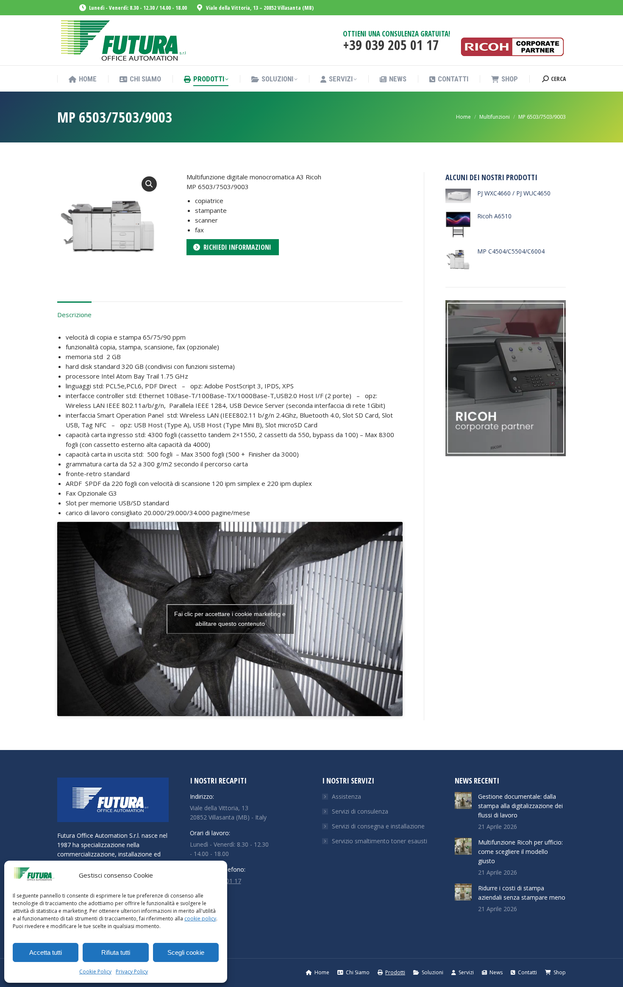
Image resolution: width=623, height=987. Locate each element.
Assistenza (346, 796)
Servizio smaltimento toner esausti (379, 841)
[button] (149, 184)
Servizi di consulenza (360, 811)
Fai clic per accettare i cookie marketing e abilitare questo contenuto (230, 619)
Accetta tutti (45, 952)
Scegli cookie (185, 952)
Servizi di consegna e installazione (378, 826)
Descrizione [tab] (74, 314)
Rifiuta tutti (115, 952)
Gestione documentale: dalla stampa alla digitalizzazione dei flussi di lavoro (520, 805)
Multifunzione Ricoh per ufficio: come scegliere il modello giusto (520, 851)
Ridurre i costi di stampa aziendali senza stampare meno (521, 892)
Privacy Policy (132, 971)
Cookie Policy (95, 971)
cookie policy (200, 918)
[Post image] (463, 800)
